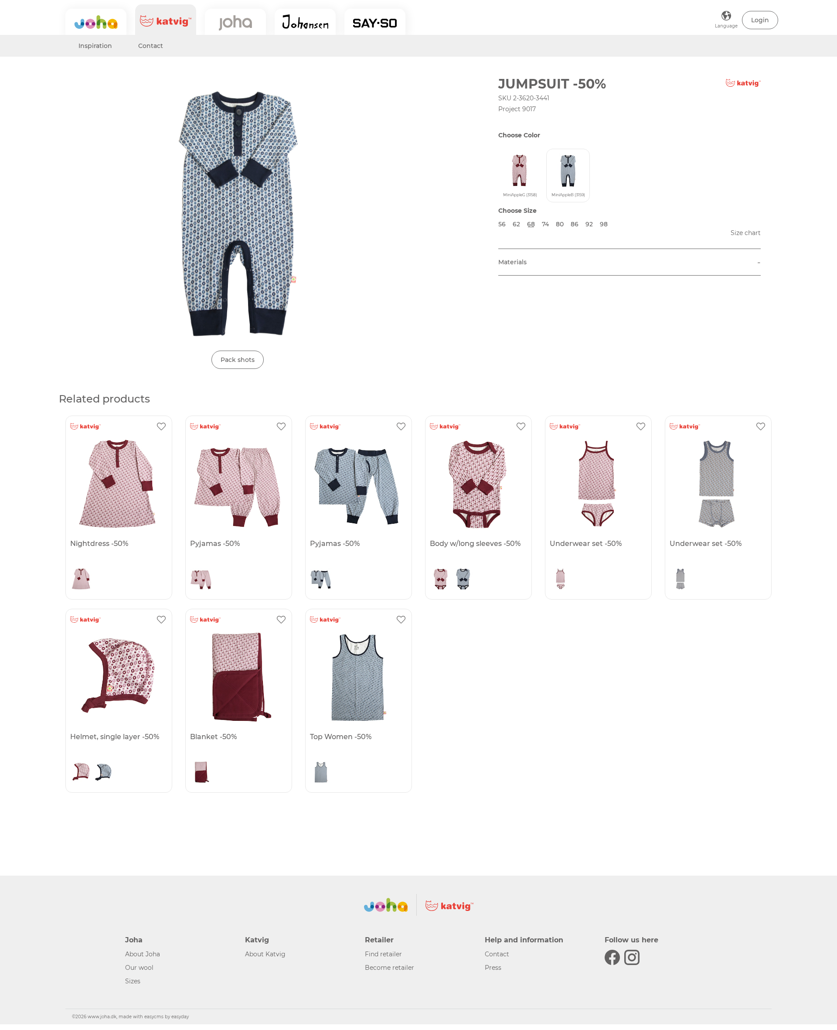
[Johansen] (305, 22)
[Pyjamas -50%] (237, 484)
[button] (760, 20)
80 (560, 224)
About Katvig (265, 954)
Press (493, 968)
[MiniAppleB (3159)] (321, 581)
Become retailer (389, 968)
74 (545, 224)
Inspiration (95, 46)
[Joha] (95, 22)
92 (589, 224)
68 (531, 224)
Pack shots (238, 360)
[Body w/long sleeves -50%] (477, 484)
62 (516, 224)
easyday (180, 1017)
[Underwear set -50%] (597, 484)
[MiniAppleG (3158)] (81, 581)
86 (574, 224)
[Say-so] (374, 22)
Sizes (132, 981)
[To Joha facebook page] (612, 957)
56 (502, 224)
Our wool (139, 968)
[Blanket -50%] (237, 677)
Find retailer (383, 954)
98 (604, 224)
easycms (153, 1017)
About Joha (142, 954)
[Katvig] (165, 19)
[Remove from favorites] (161, 426)
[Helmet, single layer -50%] (117, 677)
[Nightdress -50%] (117, 484)
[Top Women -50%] (357, 677)
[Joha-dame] (235, 22)
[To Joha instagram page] (632, 957)
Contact (150, 46)
